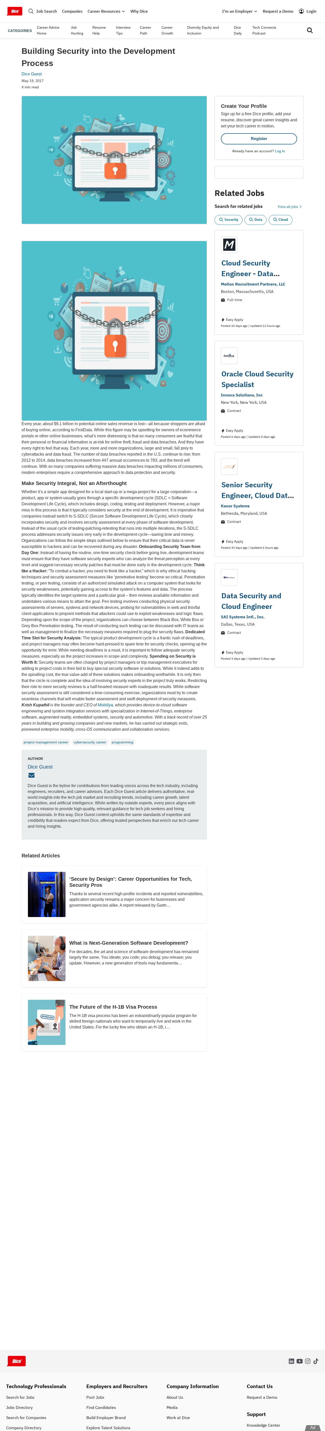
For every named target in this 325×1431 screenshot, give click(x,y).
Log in (280, 151)
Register (259, 139)
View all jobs (288, 206)
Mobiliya (105, 705)
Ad (312, 1427)
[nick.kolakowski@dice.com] (32, 775)
